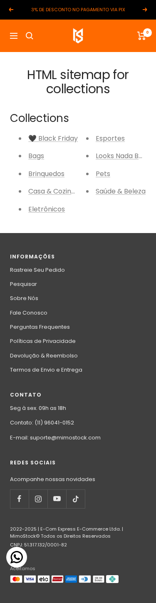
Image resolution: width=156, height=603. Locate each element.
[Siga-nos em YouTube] (56, 498)
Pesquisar (23, 284)
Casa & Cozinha (53, 191)
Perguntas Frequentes (40, 327)
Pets (103, 174)
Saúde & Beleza (121, 191)
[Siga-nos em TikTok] (75, 498)
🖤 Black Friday (53, 138)
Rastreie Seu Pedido (37, 270)
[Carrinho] (141, 36)
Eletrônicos (46, 209)
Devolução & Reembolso (44, 356)
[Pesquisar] (29, 36)
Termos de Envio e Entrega (46, 370)
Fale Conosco (28, 313)
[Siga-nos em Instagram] (38, 498)
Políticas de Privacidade (43, 341)
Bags (36, 156)
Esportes (110, 138)
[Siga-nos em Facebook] (19, 498)
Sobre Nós (24, 298)
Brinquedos (46, 174)
